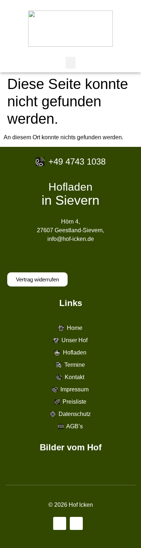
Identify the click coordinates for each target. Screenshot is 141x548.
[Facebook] (59, 523)
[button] (70, 63)
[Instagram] (76, 523)
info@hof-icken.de (70, 239)
